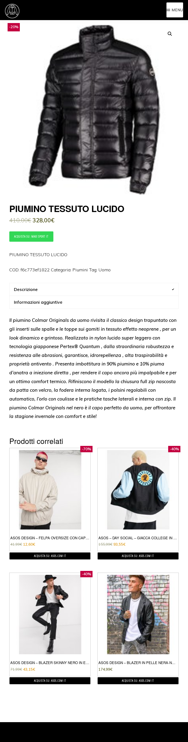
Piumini (80, 270)
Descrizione (26, 289)
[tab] (93, 289)
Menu (177, 10)
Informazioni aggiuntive (38, 302)
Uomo (104, 270)
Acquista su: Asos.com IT (50, 556)
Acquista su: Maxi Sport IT (31, 236)
